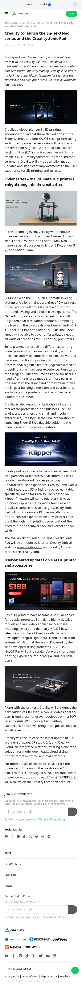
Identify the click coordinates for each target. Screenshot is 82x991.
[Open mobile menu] (7, 13)
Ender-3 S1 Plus (47, 330)
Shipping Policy (49, 976)
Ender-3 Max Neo (54, 241)
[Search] (52, 13)
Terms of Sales (30, 976)
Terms (42, 819)
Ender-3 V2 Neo (23, 241)
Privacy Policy (58, 819)
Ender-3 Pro (53, 245)
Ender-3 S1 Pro (18, 330)
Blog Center (12, 22)
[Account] (60, 13)
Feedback (65, 976)
